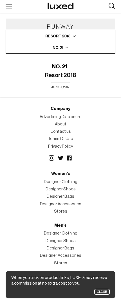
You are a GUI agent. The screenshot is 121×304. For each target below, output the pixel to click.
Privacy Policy (60, 146)
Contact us (60, 131)
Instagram (51, 158)
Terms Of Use (60, 139)
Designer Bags (60, 196)
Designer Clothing (60, 182)
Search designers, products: (111, 6)
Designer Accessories (60, 204)
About (60, 124)
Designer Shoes (61, 189)
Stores (60, 211)
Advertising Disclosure (61, 117)
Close (102, 291)
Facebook (69, 158)
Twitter (60, 158)
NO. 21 (59, 66)
